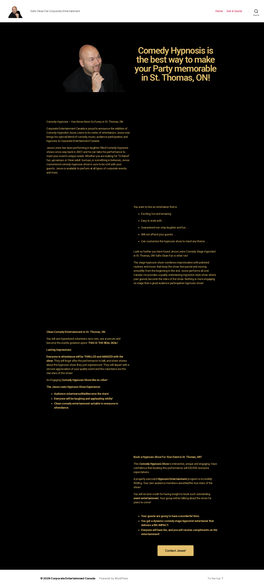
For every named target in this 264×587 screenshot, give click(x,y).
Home (219, 11)
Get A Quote (234, 11)
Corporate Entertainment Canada (73, 578)
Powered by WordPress (113, 578)
